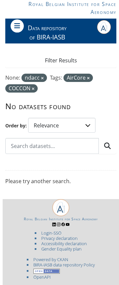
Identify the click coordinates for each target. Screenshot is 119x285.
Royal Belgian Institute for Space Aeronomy (61, 219)
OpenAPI (42, 277)
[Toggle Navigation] (17, 26)
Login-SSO (51, 233)
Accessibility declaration (64, 244)
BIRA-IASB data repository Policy (64, 265)
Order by (15, 125)
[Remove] (42, 78)
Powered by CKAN (50, 259)
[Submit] (107, 146)
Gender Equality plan (61, 249)
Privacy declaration (59, 238)
